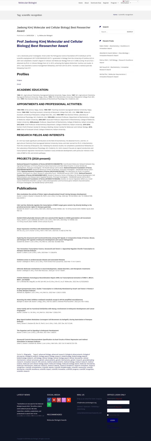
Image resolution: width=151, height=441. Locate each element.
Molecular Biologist (27, 2)
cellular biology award (61, 358)
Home (81, 3)
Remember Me (114, 415)
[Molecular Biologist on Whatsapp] (49, 404)
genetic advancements (47, 360)
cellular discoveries (76, 358)
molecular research (40, 366)
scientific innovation (58, 369)
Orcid (19, 84)
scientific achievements (33, 367)
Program (114, 3)
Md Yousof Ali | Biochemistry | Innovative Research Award (114, 68)
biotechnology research (25, 358)
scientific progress (72, 369)
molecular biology (55, 364)
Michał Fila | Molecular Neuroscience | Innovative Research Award (113, 75)
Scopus (19, 80)
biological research (31, 356)
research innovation (81, 366)
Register (106, 3)
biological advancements (73, 354)
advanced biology (45, 354)
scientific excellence (32, 369)
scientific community (79, 367)
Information (125, 3)
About (87, 3)
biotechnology (66, 356)
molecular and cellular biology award (35, 364)
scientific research (23, 371)
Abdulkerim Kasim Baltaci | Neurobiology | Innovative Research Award (114, 54)
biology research (55, 356)
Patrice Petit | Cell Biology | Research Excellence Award (116, 61)
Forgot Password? (113, 428)
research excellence (67, 366)
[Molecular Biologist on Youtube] (54, 400)
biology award (44, 356)
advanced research (58, 354)
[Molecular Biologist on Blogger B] (68, 400)
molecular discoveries (87, 364)
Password (114, 407)
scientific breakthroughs (62, 367)
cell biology (37, 358)
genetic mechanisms (63, 360)
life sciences (42, 362)
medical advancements (55, 362)
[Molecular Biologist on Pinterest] (59, 400)
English (126, 1)
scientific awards (48, 367)
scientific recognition (86, 369)
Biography (27, 354)
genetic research (76, 360)
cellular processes (32, 360)
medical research (81, 362)
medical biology (69, 362)
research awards (53, 366)
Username (114, 399)
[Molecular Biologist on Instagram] (64, 400)
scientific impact (45, 369)
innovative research (30, 362)
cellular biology (47, 358)
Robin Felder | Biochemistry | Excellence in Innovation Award (115, 47)
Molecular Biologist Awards (56, 420)
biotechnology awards (79, 356)
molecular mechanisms (25, 366)
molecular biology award (70, 364)
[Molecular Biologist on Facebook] (49, 400)
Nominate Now (96, 3)
